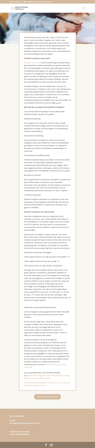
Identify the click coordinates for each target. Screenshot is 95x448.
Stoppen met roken (32, 63)
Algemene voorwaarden (20, 432)
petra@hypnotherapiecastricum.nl (24, 423)
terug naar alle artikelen (47, 397)
